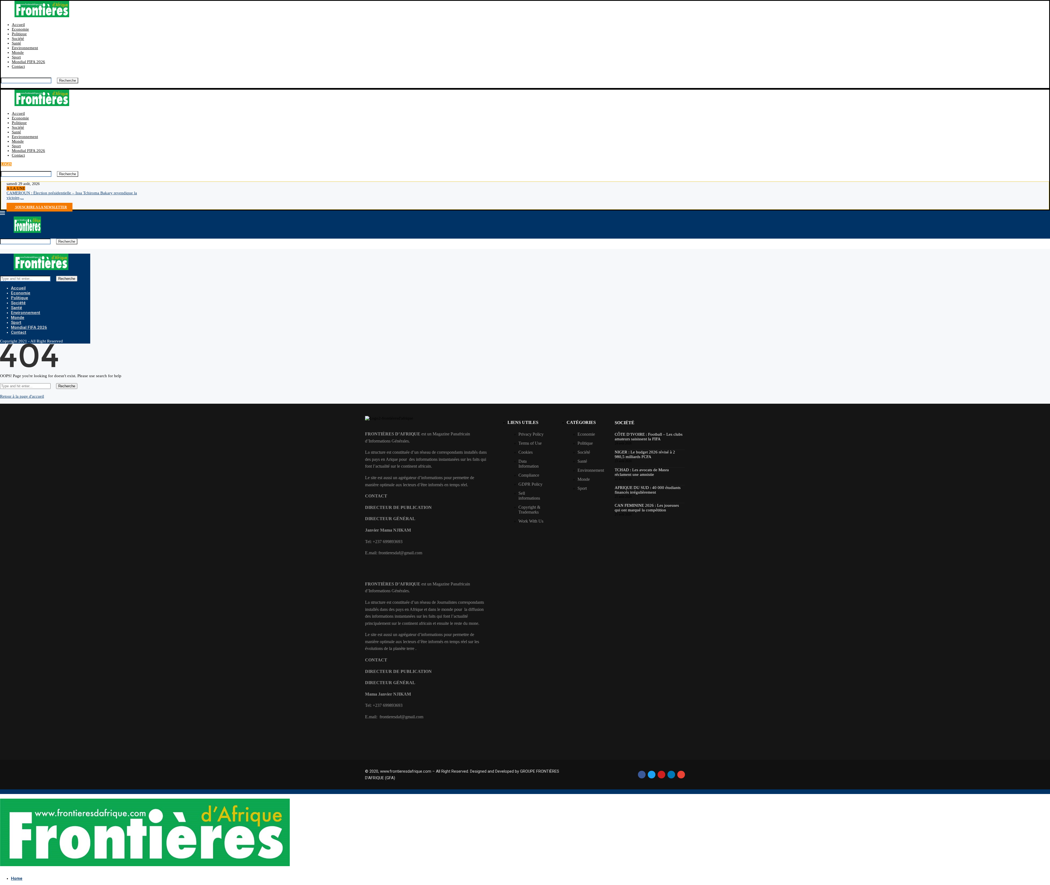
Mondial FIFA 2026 (28, 62)
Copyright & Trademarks (529, 509)
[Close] (2, 85)
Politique (19, 34)
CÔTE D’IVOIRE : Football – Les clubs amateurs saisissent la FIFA (648, 436)
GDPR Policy (530, 484)
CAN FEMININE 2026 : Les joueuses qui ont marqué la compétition (647, 507)
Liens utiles (523, 422)
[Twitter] (12, 202)
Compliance (528, 475)
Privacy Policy (531, 434)
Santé (16, 43)
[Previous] (28, 188)
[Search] (2, 75)
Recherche (67, 80)
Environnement (25, 48)
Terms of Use (530, 443)
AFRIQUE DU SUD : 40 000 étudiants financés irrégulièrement (648, 489)
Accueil (18, 24)
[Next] (32, 188)
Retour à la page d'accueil (22, 396)
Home (16, 878)
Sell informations (529, 495)
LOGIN (6, 164)
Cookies (525, 452)
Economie (20, 29)
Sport (16, 57)
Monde (18, 52)
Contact (18, 66)
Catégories (581, 422)
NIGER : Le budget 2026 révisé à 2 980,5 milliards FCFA (645, 454)
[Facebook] (8, 202)
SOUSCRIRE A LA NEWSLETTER (40, 207)
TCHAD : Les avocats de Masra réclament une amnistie (642, 472)
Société (18, 38)
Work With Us (530, 521)
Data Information (528, 463)
